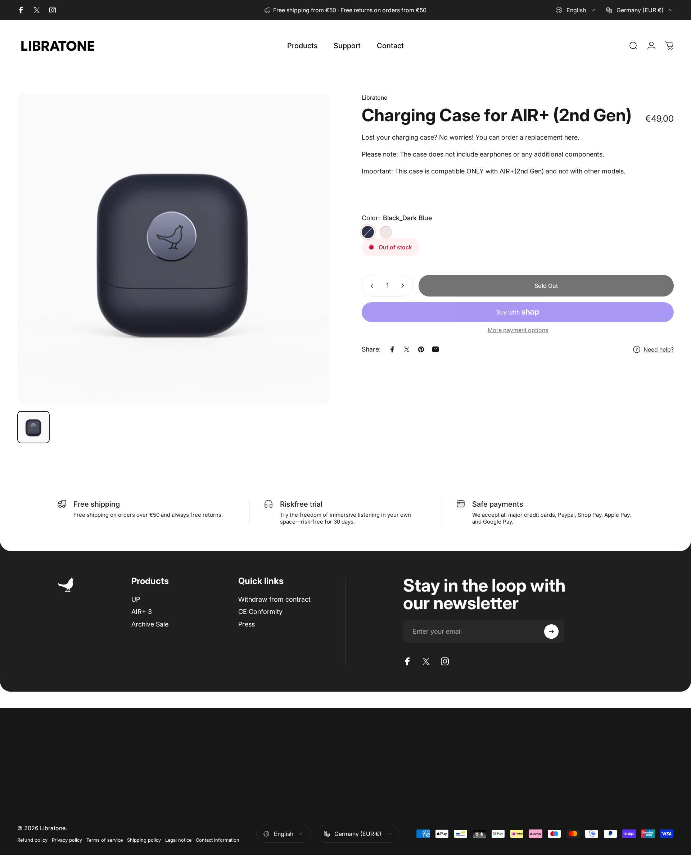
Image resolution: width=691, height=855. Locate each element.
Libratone (374, 97)
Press (246, 624)
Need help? (658, 349)
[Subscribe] (551, 631)
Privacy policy (67, 840)
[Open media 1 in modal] (173, 249)
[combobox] (576, 10)
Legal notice (178, 840)
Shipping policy (144, 840)
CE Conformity (260, 612)
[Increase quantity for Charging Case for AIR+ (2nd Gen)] (404, 285)
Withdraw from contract (274, 599)
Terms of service (104, 840)
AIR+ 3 (141, 612)
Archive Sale (149, 624)
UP (135, 599)
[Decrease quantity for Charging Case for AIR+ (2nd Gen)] (370, 285)
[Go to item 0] (33, 427)
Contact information (217, 840)
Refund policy (32, 840)
